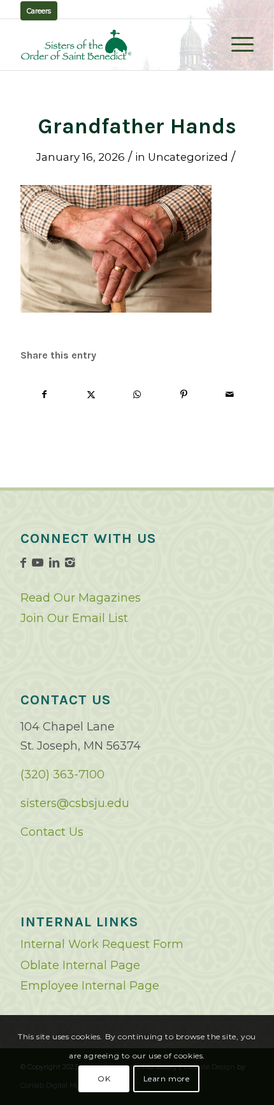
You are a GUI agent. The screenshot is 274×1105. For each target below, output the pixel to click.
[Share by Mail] (230, 394)
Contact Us (51, 832)
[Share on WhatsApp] (138, 394)
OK (103, 1078)
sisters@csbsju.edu (74, 803)
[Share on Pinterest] (183, 394)
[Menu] (236, 44)
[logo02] (113, 44)
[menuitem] (236, 44)
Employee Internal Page (89, 986)
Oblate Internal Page (80, 965)
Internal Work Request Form (102, 944)
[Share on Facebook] (44, 394)
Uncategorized (188, 157)
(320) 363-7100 (62, 775)
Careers (39, 10)
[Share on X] (91, 394)
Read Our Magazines (80, 598)
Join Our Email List (74, 618)
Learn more (166, 1078)
